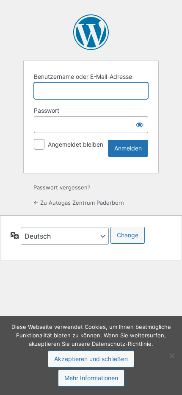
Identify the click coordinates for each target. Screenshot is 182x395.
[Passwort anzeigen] (139, 124)
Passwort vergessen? (62, 187)
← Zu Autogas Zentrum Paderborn (78, 202)
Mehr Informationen (91, 377)
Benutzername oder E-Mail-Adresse (83, 76)
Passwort (46, 110)
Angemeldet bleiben (75, 144)
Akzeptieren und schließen (91, 358)
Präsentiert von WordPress (91, 32)
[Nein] (171, 355)
